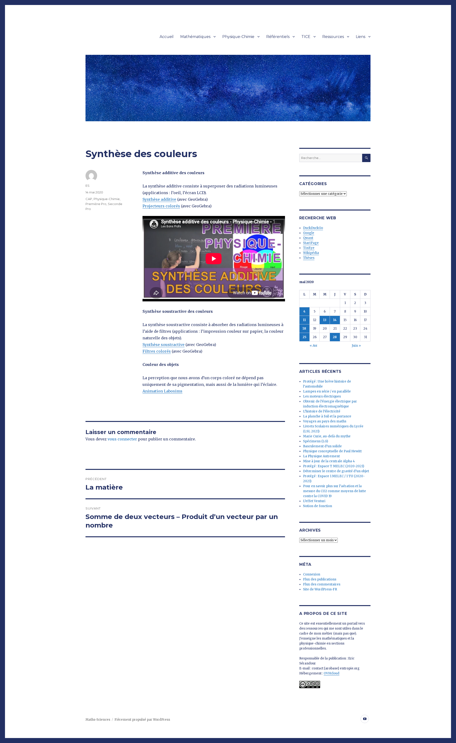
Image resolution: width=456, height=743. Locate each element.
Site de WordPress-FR (320, 589)
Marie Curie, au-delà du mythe (327, 436)
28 (335, 337)
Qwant (308, 238)
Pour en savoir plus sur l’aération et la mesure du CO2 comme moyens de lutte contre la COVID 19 (334, 491)
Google (308, 233)
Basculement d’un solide (322, 446)
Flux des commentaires (321, 584)
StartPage (311, 243)
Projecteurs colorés (161, 206)
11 (304, 320)
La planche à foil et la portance (327, 416)
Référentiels (278, 36)
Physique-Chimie (238, 36)
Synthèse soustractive (163, 344)
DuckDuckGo (313, 228)
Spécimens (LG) (315, 441)
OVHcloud (331, 673)
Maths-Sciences (98, 720)
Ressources (333, 36)
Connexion (311, 574)
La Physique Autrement (321, 456)
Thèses (308, 258)
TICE (305, 36)
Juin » (356, 346)
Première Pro (96, 204)
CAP (89, 199)
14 (335, 320)
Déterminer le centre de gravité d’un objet (336, 471)
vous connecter (122, 439)
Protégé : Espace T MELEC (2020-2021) (333, 466)
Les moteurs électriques (322, 396)
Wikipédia (311, 253)
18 (304, 329)
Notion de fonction (317, 506)
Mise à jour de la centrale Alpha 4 (329, 461)
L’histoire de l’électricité (321, 411)
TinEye (308, 248)
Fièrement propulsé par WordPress (142, 720)
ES (88, 185)
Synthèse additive (159, 199)
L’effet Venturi (314, 501)
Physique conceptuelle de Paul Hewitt (332, 451)
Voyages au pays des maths (324, 421)
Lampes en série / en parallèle (327, 391)
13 (324, 320)
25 (304, 337)
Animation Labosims (162, 391)
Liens (360, 36)
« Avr (314, 346)
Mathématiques (195, 36)
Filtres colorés (156, 351)
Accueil (167, 36)
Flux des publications (319, 579)
